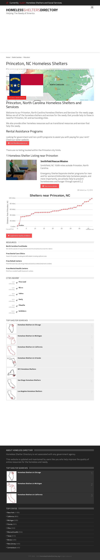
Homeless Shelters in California (30, 347)
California (10, 516)
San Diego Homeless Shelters (29, 380)
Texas (9, 536)
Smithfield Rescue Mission (54, 161)
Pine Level (22, 282)
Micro (21, 288)
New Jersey (11, 543)
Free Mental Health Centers (17, 268)
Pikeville (22, 305)
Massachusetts (12, 532)
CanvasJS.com (90, 229)
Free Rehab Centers (14, 261)
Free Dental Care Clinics (15, 253)
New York (10, 512)
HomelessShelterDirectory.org (50, 556)
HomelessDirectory (32, 10)
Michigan (10, 520)
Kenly (21, 299)
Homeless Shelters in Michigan (30, 336)
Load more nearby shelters (19, 235)
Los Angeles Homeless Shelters (30, 391)
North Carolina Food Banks (16, 246)
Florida (9, 524)
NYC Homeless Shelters (27, 369)
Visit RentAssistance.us (18, 143)
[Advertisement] (50, 35)
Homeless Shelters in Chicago (29, 325)
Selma (21, 293)
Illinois (9, 539)
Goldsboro (22, 311)
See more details (50, 186)
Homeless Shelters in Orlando (29, 358)
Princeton (27, 57)
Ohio (9, 528)
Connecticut (11, 547)
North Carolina (16, 57)
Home (8, 57)
